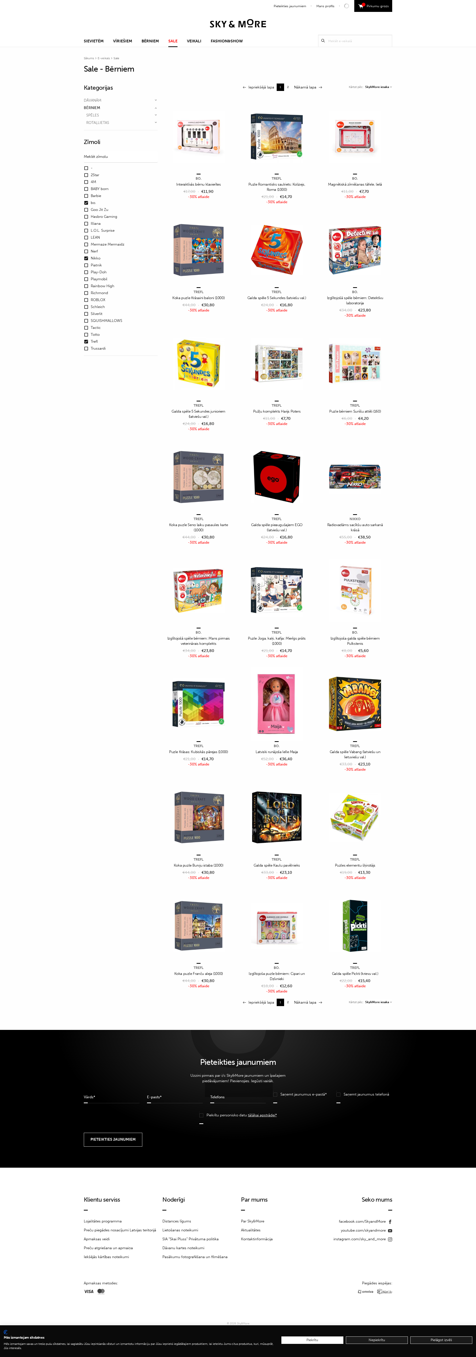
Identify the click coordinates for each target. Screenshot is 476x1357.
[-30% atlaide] (198, 136)
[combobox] (378, 87)
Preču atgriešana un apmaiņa (108, 1248)
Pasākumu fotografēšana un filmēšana (195, 1257)
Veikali (194, 41)
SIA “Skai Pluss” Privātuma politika (190, 1239)
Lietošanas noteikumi (180, 1230)
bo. (199, 178)
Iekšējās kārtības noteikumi (106, 1257)
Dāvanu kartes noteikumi (183, 1248)
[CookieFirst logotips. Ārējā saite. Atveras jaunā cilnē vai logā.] (5, 1332)
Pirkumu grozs (376, 5)
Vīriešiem (122, 41)
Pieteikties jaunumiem (290, 6)
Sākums (89, 58)
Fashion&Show (227, 41)
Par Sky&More (252, 1221)
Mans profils (325, 6)
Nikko (355, 519)
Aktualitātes (251, 1230)
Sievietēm (94, 41)
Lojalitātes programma (103, 1221)
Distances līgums (176, 1221)
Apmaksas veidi (97, 1239)
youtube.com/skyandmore (364, 1230)
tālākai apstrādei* (262, 1115)
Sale (173, 41)
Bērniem (150, 41)
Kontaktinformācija (257, 1239)
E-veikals (104, 58)
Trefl (277, 178)
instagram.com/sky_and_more (360, 1239)
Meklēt (323, 41)
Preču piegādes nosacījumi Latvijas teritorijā (120, 1230)
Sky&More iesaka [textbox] (377, 87)
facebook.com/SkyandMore (363, 1221)
